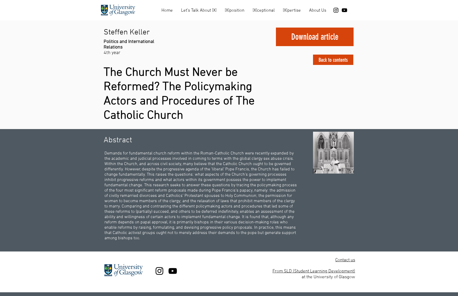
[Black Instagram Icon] (336, 10)
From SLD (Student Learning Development (313, 271)
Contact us (345, 260)
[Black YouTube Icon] (344, 10)
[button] (199, 8)
